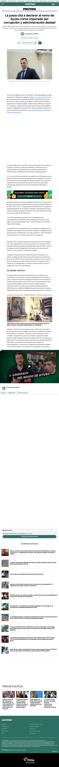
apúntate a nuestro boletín (29, 536)
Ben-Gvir (36, 1)
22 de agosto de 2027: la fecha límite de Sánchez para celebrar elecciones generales (36, 703)
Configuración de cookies (36, 724)
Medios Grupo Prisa (29, 763)
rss (3, 733)
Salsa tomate (51, 1)
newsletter (5, 731)
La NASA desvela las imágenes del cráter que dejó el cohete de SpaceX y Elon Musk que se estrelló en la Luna (33, 563)
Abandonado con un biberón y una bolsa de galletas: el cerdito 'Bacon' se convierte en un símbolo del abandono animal (31, 606)
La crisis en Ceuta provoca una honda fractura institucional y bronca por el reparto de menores (50, 703)
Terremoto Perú (29, 1)
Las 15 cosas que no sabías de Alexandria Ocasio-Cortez (26, 574)
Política (29, 9)
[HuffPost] (7, 719)
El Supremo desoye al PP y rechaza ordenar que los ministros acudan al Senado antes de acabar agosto (22, 703)
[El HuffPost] (30, 4)
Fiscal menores (21, 1)
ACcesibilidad (33, 733)
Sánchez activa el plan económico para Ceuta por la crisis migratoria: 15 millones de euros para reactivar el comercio (31, 585)
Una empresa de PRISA (29, 759)
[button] (29, 351)
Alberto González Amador (38, 97)
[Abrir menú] (2, 4)
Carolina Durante (43, 1)
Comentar (29, 196)
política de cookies (34, 726)
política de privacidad (35, 731)
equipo (3, 724)
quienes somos (5, 726)
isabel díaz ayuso (22, 392)
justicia (3, 392)
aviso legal (32, 728)
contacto (4, 728)
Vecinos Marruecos (12, 1)
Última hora (53, 4)
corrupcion (11, 392)
